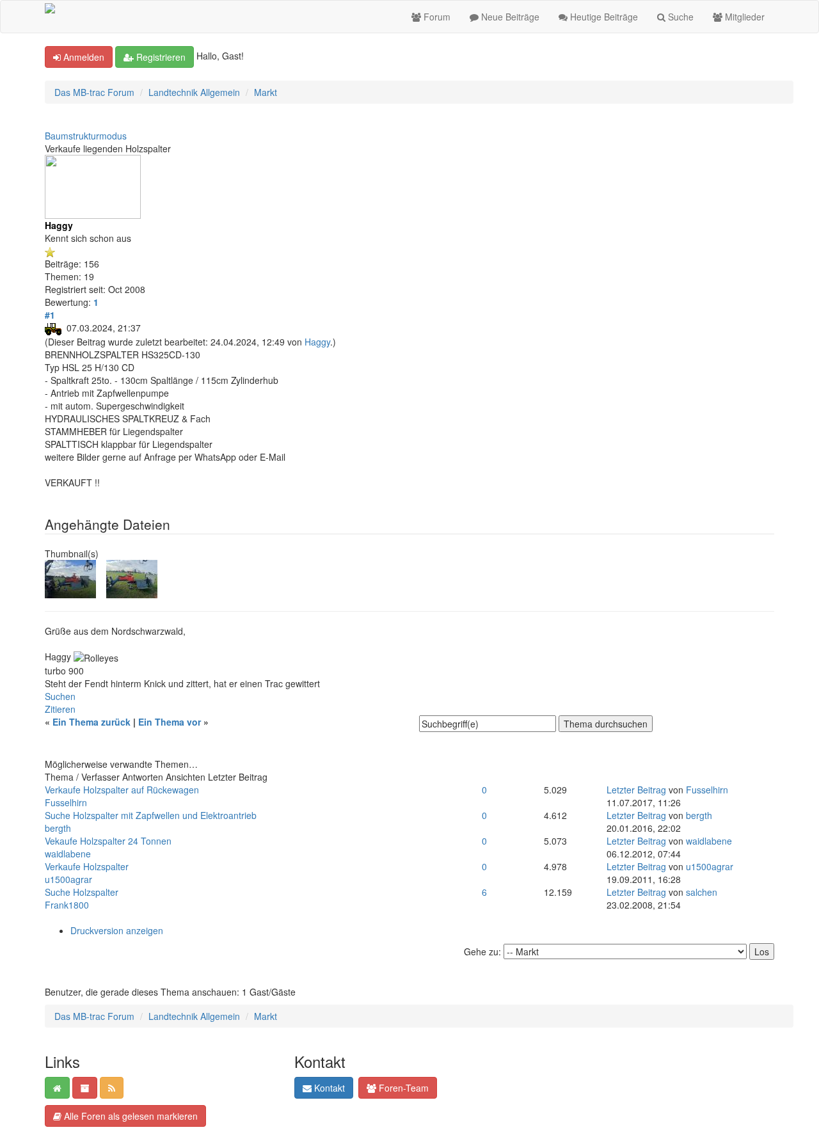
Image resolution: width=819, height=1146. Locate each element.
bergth (58, 828)
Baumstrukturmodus (86, 135)
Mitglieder (743, 16)
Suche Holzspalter (81, 892)
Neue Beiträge (509, 16)
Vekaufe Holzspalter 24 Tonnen (108, 840)
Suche (679, 16)
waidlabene (68, 853)
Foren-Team (402, 1087)
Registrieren (160, 57)
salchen (701, 892)
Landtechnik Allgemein (194, 92)
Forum (435, 16)
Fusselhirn (66, 802)
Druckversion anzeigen (116, 930)
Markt (265, 92)
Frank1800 (67, 904)
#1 (50, 314)
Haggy (317, 341)
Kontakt (328, 1087)
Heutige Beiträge (603, 16)
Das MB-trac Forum (94, 92)
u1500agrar (68, 879)
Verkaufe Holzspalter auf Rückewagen (122, 789)
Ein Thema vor (169, 721)
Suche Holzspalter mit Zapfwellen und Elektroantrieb (151, 815)
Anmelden (82, 57)
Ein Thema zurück (91, 721)
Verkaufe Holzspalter (87, 866)
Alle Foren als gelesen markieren (129, 1116)
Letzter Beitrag (636, 789)
